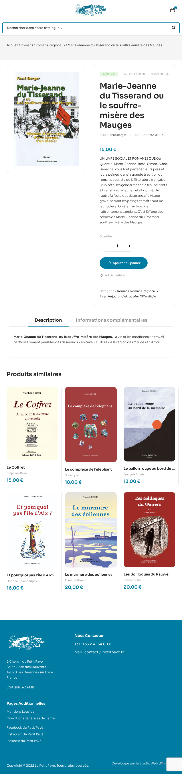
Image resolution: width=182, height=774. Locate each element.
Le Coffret (16, 467)
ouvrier (134, 296)
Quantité (106, 236)
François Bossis (134, 474)
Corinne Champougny (22, 581)
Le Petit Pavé (45, 766)
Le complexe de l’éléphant (88, 469)
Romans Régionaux (50, 45)
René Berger (118, 134)
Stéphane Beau (17, 473)
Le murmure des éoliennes (89, 574)
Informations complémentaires (111, 320)
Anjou (112, 296)
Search (174, 27)
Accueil (12, 45)
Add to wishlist (115, 275)
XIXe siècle (148, 296)
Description (48, 320)
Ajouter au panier (126, 263)
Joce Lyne (72, 475)
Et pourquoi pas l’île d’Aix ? (30, 575)
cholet (122, 296)
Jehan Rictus (132, 580)
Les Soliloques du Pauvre (146, 574)
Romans (27, 45)
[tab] (48, 321)
